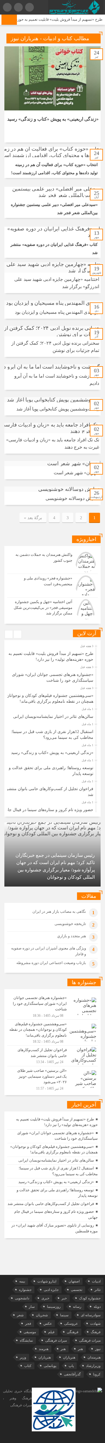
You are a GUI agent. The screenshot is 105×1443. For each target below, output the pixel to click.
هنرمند (43, 1349)
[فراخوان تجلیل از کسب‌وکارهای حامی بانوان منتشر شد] (52, 1056)
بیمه (22, 1281)
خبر (64, 1298)
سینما (64, 1315)
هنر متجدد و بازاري (71, 936)
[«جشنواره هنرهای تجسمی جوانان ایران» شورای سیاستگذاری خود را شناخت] (52, 1006)
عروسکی (71, 1324)
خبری (45, 1298)
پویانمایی (50, 1366)
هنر (80, 1349)
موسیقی (30, 1332)
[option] (51, 654)
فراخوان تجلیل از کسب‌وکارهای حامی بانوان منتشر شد (51, 1203)
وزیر (23, 1357)
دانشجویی (22, 1298)
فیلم (51, 1332)
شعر (20, 1315)
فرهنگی (72, 1332)
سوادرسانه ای (91, 1315)
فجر (28, 1324)
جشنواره (25, 1290)
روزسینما (54, 1307)
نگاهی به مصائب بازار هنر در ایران (59, 911)
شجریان (42, 1315)
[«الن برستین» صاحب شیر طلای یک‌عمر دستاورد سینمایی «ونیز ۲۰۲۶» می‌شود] (52, 1078)
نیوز (98, 1349)
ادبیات (96, 1281)
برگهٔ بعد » (33, 517)
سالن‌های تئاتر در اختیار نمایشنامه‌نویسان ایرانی (53, 716)
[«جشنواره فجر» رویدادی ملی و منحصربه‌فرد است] (52, 585)
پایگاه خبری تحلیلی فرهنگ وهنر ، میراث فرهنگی (17, 1398)
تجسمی (76, 1290)
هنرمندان (94, 1357)
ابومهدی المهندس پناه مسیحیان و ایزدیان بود (57, 312)
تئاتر (97, 1290)
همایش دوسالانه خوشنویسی (72, 498)
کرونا (97, 1374)
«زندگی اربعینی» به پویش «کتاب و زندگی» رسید (53, 119)
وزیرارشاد (93, 1366)
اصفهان (74, 1281)
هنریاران (69, 1357)
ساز (32, 1307)
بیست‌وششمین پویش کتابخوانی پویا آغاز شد (57, 408)
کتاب (28, 1366)
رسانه (77, 1307)
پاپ (71, 1366)
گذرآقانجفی (72, 1374)
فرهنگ (96, 1332)
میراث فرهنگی (90, 1340)
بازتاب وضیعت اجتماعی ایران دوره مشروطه (51, 963)
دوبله (97, 1307)
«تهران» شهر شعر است (76, 472)
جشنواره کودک (90, 1298)
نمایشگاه (26, 1340)
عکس (47, 1324)
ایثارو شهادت (46, 1281)
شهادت (95, 1324)
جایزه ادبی (51, 1290)
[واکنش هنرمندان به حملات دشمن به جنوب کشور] (52, 562)
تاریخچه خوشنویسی (70, 924)
